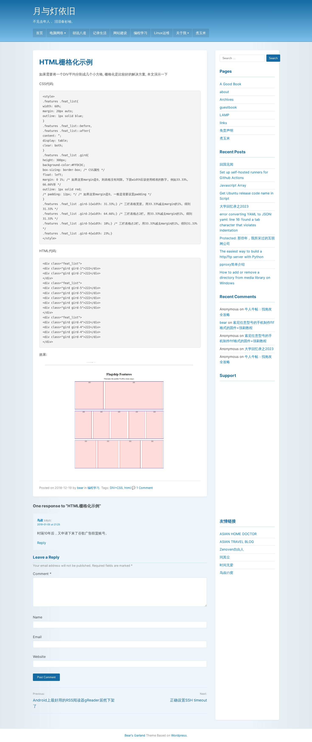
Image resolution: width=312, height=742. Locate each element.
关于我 (181, 33)
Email (37, 637)
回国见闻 (226, 164)
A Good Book (230, 84)
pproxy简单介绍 (232, 264)
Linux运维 (161, 33)
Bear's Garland (135, 735)
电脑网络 (56, 33)
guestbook (228, 107)
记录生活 (100, 33)
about (224, 92)
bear (80, 488)
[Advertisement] (247, 448)
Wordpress (179, 735)
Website (39, 656)
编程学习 (140, 33)
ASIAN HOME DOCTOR (238, 534)
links (223, 123)
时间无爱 (226, 565)
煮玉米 (201, 33)
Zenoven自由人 (232, 549)
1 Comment (144, 488)
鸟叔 (40, 520)
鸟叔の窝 (226, 572)
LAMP (224, 115)
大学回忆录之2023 (234, 206)
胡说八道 (79, 33)
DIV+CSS (116, 488)
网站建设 (120, 33)
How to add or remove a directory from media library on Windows (245, 277)
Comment (42, 574)
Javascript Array (233, 185)
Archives (226, 99)
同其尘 (225, 557)
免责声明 (226, 130)
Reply (41, 543)
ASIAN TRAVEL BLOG (237, 542)
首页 (39, 33)
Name (37, 617)
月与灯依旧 (54, 11)
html (127, 488)
